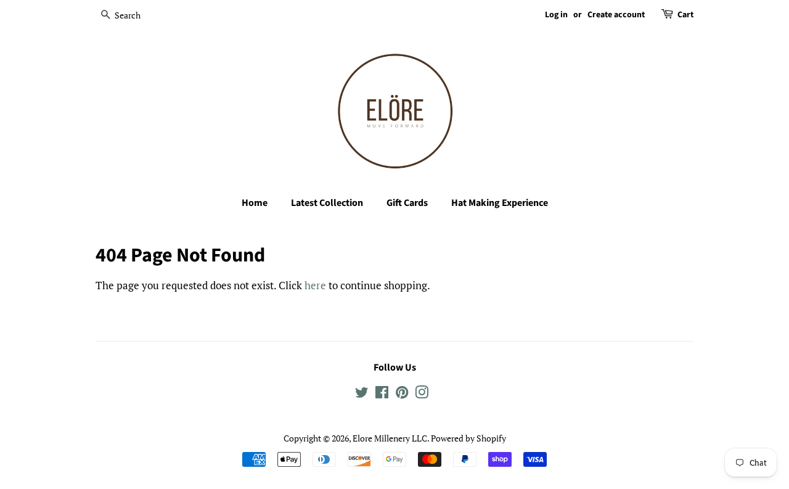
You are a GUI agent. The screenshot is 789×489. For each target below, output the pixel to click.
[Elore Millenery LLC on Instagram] (421, 394)
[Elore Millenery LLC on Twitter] (362, 394)
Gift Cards (407, 203)
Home (255, 203)
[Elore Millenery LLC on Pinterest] (402, 394)
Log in (556, 15)
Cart (685, 15)
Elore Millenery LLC (390, 438)
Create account (616, 15)
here (315, 285)
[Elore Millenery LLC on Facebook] (382, 394)
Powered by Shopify (468, 438)
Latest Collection (327, 203)
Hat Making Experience (499, 203)
